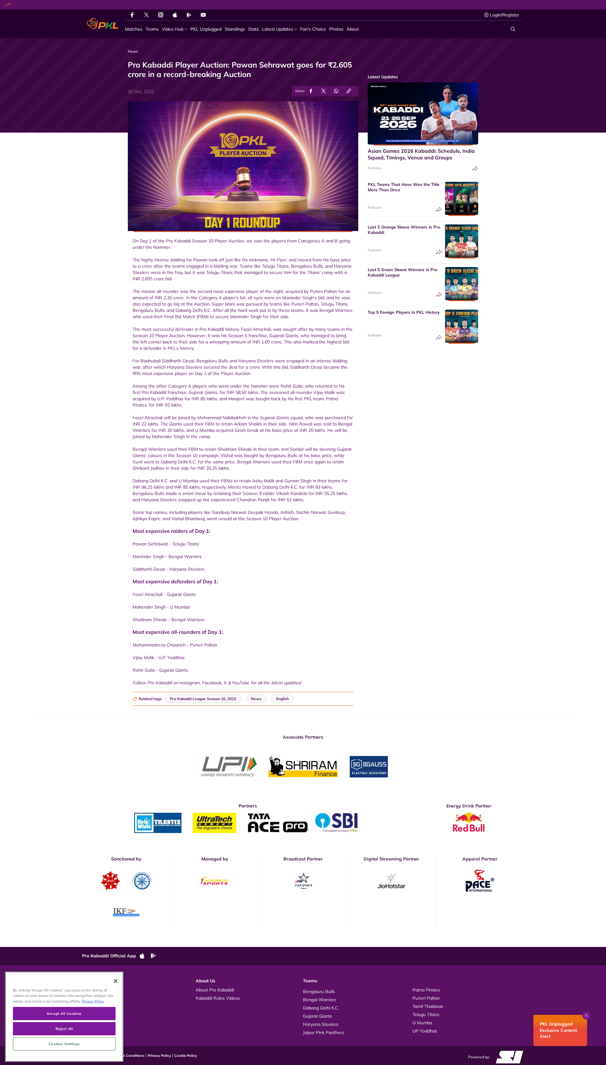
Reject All (64, 1028)
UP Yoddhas (425, 1031)
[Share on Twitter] (323, 91)
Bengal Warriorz (319, 1000)
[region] (64, 1017)
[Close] (115, 981)
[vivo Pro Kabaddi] (102, 24)
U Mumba (422, 1023)
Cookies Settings (64, 1043)
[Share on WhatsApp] (336, 91)
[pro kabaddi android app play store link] (189, 15)
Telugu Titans (426, 1014)
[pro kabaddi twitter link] (146, 15)
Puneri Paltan (426, 998)
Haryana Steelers (320, 1024)
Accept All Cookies (64, 1013)
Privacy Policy (159, 1055)
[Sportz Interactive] (507, 1057)
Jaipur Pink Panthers (323, 1032)
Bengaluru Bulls (319, 991)
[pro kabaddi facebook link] (132, 15)
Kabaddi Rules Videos (218, 998)
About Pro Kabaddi (215, 990)
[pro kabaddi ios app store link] (145, 956)
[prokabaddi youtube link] (203, 15)
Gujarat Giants (317, 1016)
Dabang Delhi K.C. (321, 1008)
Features (375, 168)
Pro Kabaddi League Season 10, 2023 (203, 698)
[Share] (475, 168)
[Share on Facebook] (311, 91)
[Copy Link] (349, 91)
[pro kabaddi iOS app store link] (174, 15)
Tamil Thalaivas (428, 1006)
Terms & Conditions (128, 1055)
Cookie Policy (185, 1055)
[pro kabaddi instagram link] (160, 15)
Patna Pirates (426, 990)
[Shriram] (229, 766)
